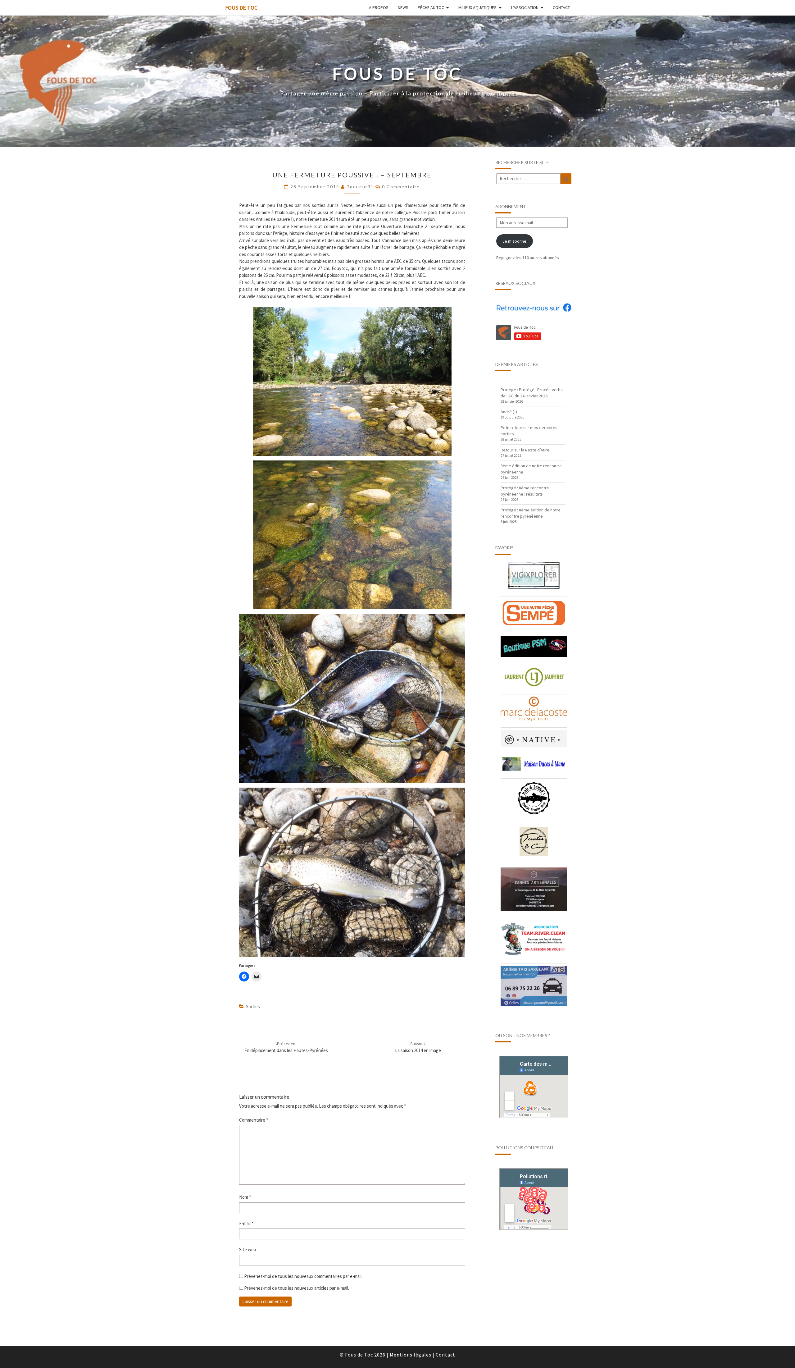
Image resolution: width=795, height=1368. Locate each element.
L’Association (524, 7)
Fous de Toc (241, 7)
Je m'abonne (514, 241)
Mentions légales (410, 1355)
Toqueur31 (360, 186)
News (403, 7)
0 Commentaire (401, 186)
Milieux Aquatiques (477, 7)
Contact (561, 7)
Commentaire (253, 1120)
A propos (378, 7)
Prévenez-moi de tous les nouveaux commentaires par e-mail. (303, 1276)
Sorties (253, 1006)
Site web (247, 1249)
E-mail (246, 1223)
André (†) (509, 411)
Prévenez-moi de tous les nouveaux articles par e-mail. (296, 1288)
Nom (245, 1197)
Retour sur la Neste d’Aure (525, 450)
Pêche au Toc (431, 7)
